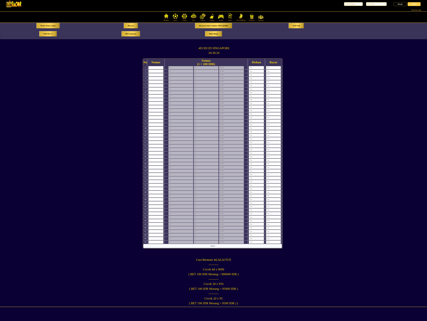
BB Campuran (131, 34)
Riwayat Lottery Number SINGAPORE (213, 26)
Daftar (414, 4)
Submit (212, 246)
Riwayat (131, 26)
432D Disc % (48, 34)
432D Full (296, 26)
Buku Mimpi (213, 34)
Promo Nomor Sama (48, 26)
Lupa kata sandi (416, 10)
